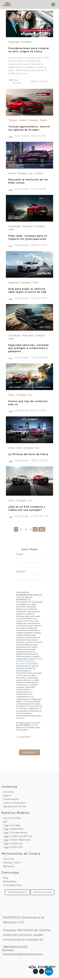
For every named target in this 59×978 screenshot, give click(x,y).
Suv (31, 173)
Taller (11, 229)
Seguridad (14, 41)
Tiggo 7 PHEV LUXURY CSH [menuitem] (17, 836)
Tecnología (14, 226)
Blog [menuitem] (5, 877)
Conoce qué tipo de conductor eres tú (28, 402)
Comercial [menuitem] (8, 791)
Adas (11, 338)
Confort (39, 173)
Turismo (12, 120)
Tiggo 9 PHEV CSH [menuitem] (13, 847)
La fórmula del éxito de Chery (28, 454)
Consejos (26, 41)
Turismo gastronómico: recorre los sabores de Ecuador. (29, 128)
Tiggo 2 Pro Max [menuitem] (11, 825)
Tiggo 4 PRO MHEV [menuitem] (13, 828)
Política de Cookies (42, 892)
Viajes (43, 120)
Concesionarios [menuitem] (11, 799)
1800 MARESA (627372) (15, 946)
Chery (11, 394)
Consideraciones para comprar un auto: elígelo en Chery (28, 49)
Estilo (36, 282)
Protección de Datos (17, 892)
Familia (22, 120)
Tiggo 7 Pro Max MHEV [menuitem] (15, 832)
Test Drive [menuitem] (8, 858)
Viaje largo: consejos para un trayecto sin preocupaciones (27, 237)
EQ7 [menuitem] (5, 821)
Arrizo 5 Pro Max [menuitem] (12, 818)
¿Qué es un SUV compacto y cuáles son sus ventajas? (26, 508)
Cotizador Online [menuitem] (11, 862)
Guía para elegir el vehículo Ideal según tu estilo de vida (27, 290)
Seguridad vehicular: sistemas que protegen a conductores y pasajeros (28, 348)
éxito (19, 447)
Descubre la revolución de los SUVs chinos (28, 181)
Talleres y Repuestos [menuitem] (14, 802)
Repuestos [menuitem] (8, 866)
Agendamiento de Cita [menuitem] (14, 806)
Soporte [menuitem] (7, 795)
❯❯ (42, 529)
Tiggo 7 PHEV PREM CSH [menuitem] (16, 839)
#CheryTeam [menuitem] (10, 881)
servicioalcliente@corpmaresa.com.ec (23, 953)
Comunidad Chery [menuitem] (12, 885)
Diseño (12, 173)
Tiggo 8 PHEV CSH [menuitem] (13, 843)
